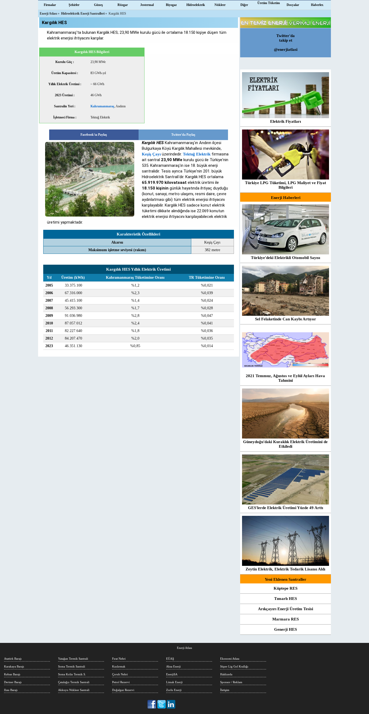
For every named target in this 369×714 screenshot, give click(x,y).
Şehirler (74, 5)
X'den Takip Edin (161, 704)
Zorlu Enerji (174, 690)
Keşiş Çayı (151, 154)
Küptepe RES (285, 588)
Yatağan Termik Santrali (73, 658)
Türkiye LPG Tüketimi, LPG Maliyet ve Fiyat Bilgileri (285, 185)
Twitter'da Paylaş (183, 135)
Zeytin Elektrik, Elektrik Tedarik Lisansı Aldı (285, 569)
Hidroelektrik (195, 5)
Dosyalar (293, 5)
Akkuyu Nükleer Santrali (73, 690)
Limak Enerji (174, 682)
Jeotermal (147, 5)
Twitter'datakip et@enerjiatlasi (285, 43)
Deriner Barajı (13, 682)
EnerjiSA (171, 674)
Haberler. (317, 5)
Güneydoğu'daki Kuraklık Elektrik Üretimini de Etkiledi (285, 444)
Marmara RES (285, 619)
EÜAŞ (170, 658)
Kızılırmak (118, 666)
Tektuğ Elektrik (196, 154)
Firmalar (50, 5)
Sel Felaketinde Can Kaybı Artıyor (285, 319)
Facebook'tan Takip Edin (152, 704)
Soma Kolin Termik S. (72, 674)
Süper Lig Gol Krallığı (234, 666)
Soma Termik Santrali (71, 666)
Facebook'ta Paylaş (93, 135)
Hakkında (226, 674)
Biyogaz (171, 5)
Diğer (244, 5)
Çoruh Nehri (120, 674)
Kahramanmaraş (102, 106)
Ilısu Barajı (11, 690)
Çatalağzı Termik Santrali (73, 682)
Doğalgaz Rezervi (123, 690)
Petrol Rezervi (121, 682)
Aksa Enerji (173, 666)
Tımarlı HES (285, 598)
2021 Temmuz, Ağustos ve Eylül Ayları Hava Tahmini (285, 378)
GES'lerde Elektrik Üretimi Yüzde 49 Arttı (285, 508)
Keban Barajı (12, 674)
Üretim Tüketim (268, 3)
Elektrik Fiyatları (285, 121)
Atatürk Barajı (13, 658)
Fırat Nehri (119, 658)
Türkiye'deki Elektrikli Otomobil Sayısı (285, 257)
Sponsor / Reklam (231, 682)
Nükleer (220, 5)
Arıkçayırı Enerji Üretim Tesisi (285, 609)
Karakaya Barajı (14, 666)
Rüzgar (123, 5)
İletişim (224, 690)
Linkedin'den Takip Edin (171, 704)
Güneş (98, 5)
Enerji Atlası (184, 647)
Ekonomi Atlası (229, 658)
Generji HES (285, 629)
